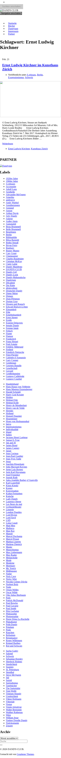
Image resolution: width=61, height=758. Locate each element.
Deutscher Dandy (14, 290)
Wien (8, 715)
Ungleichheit (12, 696)
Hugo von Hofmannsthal (17, 421)
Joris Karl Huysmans (15, 472)
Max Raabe (11, 555)
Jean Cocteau (12, 453)
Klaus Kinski (12, 485)
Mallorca (10, 528)
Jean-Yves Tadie (13, 459)
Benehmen (11, 232)
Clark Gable (11, 264)
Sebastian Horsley (14, 659)
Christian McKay (14, 261)
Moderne (10, 563)
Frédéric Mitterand (14, 347)
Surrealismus (12, 683)
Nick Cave (11, 576)
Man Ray (10, 531)
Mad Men (10, 525)
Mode (8, 560)
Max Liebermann (14, 552)
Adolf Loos (11, 189)
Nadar (9, 573)
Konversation (12, 491)
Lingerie (10, 509)
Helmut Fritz (12, 400)
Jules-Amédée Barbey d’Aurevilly (22, 480)
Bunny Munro (12, 250)
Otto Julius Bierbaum (16, 595)
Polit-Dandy (11, 624)
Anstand (10, 208)
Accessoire (11, 186)
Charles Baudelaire (15, 258)
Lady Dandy (12, 499)
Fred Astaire (11, 344)
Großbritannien (13, 373)
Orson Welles (12, 589)
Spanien (9, 667)
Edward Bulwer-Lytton (17, 307)
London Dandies (14, 512)
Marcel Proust (12, 539)
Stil (7, 677)
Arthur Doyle (12, 213)
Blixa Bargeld (12, 240)
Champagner (12, 256)
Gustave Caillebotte (15, 376)
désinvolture (11, 288)
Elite (8, 312)
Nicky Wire (11, 579)
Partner (11, 34)
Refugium (10, 635)
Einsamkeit (11, 309)
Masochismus (12, 549)
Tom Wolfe (11, 691)
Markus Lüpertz (13, 541)
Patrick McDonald (14, 600)
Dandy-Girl (11, 272)
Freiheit (9, 349)
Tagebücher (11, 685)
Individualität (12, 429)
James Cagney (12, 448)
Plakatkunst (11, 622)
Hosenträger (11, 418)
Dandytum (13, 28)
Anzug (9, 210)
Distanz (9, 296)
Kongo (9, 488)
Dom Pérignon (13, 298)
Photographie (12, 616)
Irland (8, 432)
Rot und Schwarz (14, 646)
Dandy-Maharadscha (15, 277)
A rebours (31, 74)
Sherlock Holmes (14, 661)
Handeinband (12, 384)
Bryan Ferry (11, 245)
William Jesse (12, 717)
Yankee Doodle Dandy (16, 720)
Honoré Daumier (14, 416)
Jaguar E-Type (13, 440)
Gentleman (11, 363)
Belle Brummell (13, 229)
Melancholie (11, 557)
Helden (9, 397)
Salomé (9, 653)
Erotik (9, 320)
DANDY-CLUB (10, 18)
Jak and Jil (11, 442)
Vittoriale (10, 701)
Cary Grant (11, 253)
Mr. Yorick (11, 568)
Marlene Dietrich (14, 544)
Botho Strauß (12, 242)
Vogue (9, 704)
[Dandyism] (6, 166)
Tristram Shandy (13, 693)
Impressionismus (13, 426)
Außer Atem (11, 221)
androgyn (10, 200)
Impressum (13, 31)
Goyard (9, 371)
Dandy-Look (12, 274)
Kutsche (10, 496)
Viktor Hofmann (13, 699)
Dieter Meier (12, 293)
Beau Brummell (13, 226)
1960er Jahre (12, 181)
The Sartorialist (13, 688)
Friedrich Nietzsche (15, 352)
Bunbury (10, 248)
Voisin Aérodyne (14, 707)
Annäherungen (13, 205)
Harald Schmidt (13, 392)
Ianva (8, 424)
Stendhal (10, 672)
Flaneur (9, 336)
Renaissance (11, 638)
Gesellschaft (11, 368)
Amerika (10, 197)
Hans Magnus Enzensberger (19, 389)
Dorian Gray (12, 301)
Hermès (9, 410)
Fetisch (9, 331)
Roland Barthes (13, 643)
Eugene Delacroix (14, 323)
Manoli (9, 533)
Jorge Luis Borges (14, 469)
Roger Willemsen (14, 640)
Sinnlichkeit (11, 664)
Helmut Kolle (12, 402)
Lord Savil (11, 517)
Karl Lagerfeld (13, 483)
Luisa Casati (11, 523)
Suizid (9, 680)
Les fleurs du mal (14, 504)
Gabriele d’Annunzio (16, 357)
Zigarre (9, 725)
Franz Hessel (12, 341)
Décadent (10, 282)
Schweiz (29, 77)
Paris (8, 597)
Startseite (12, 23)
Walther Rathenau (14, 712)
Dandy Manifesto (14, 266)
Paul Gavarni (12, 605)
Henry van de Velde (15, 408)
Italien (9, 434)
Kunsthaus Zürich (39, 148)
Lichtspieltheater (13, 507)
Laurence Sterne (13, 501)
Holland (9, 413)
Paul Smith (11, 608)
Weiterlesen (7, 143)
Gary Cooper (12, 360)
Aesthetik (10, 192)
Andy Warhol (12, 202)
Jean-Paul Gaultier (14, 456)
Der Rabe (10, 285)
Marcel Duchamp (14, 536)
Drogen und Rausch (15, 304)
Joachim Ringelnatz (15, 464)
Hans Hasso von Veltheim (18, 386)
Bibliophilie (11, 237)
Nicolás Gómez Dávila (16, 581)
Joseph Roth (11, 477)
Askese (9, 218)
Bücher (11, 26)
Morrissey (10, 565)
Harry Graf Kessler (15, 394)
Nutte (8, 587)
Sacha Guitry (12, 651)
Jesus (8, 461)
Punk (8, 630)
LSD (8, 520)
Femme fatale (12, 328)
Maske (9, 547)
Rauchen (10, 632)
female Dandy (12, 325)
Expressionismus (16, 77)
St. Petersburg (12, 669)
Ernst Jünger (12, 317)
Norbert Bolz (12, 584)
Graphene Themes (25, 754)
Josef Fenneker (13, 475)
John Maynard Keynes (16, 467)
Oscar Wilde (11, 592)
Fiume (9, 333)
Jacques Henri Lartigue (17, 437)
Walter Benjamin (14, 709)
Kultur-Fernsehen (14, 493)
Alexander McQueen (16, 194)
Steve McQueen (13, 675)
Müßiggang (11, 571)
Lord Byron (11, 515)
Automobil (11, 224)
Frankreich (11, 339)
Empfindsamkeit (13, 315)
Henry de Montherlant (16, 405)
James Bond (11, 445)
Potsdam (10, 627)
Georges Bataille (13, 365)
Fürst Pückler (12, 355)
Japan (8, 451)
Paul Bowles (12, 603)
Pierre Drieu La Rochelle (17, 619)
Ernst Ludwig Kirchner (19, 148)
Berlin (40, 74)
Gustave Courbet (14, 379)
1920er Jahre (12, 178)
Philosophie (11, 614)
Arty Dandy (11, 216)
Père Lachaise (12, 611)
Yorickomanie (12, 723)
